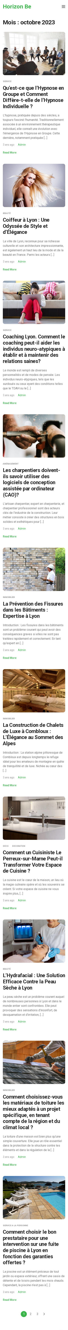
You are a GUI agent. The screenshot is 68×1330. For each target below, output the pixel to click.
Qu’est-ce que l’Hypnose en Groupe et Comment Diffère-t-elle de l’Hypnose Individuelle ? (33, 97)
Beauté (7, 213)
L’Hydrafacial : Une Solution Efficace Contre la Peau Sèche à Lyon (34, 981)
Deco (5, 846)
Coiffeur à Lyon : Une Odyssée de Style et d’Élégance (26, 226)
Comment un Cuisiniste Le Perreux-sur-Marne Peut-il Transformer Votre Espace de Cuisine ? (33, 862)
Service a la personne (15, 1225)
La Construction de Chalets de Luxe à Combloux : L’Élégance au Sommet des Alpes (33, 734)
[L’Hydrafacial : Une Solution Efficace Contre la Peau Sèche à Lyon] (34, 941)
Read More (9, 152)
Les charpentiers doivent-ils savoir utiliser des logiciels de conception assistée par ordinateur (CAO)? (31, 482)
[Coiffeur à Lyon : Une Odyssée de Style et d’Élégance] (34, 185)
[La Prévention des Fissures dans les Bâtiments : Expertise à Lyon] (34, 569)
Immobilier (9, 597)
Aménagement (11, 464)
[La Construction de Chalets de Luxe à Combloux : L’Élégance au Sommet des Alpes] (34, 690)
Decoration (18, 846)
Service (7, 81)
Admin (22, 144)
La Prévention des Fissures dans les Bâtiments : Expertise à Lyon (33, 610)
